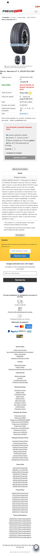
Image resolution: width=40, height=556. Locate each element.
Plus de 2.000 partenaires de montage (20, 312)
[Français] (36, 6)
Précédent (5, 17)
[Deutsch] (39, 6)
